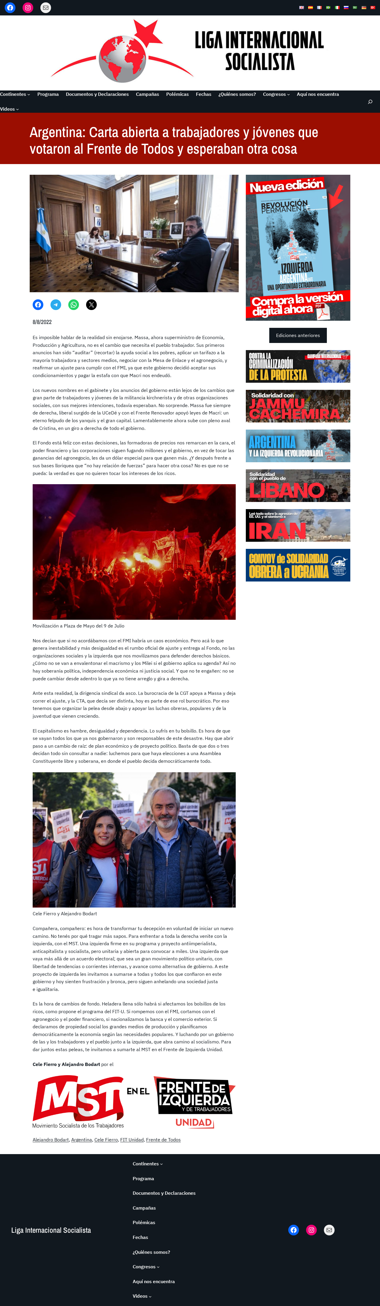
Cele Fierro (106, 1140)
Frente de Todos (163, 1140)
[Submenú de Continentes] (28, 94)
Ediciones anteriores (298, 335)
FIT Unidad (132, 1140)
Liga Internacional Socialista (51, 1230)
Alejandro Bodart (51, 1140)
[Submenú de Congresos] (288, 94)
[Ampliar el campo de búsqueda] (370, 101)
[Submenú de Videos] (17, 109)
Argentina (81, 1140)
